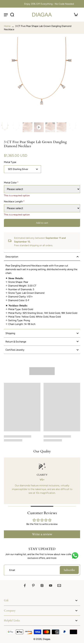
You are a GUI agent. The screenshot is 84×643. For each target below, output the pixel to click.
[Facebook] (25, 585)
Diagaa (46, 639)
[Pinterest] (33, 585)
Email (12, 570)
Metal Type (10, 162)
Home (7, 26)
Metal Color (11, 182)
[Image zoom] (42, 79)
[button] (42, 223)
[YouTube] (50, 585)
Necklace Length (14, 201)
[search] (12, 15)
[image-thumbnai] (5, 127)
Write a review (42, 534)
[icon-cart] (75, 15)
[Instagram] (42, 585)
